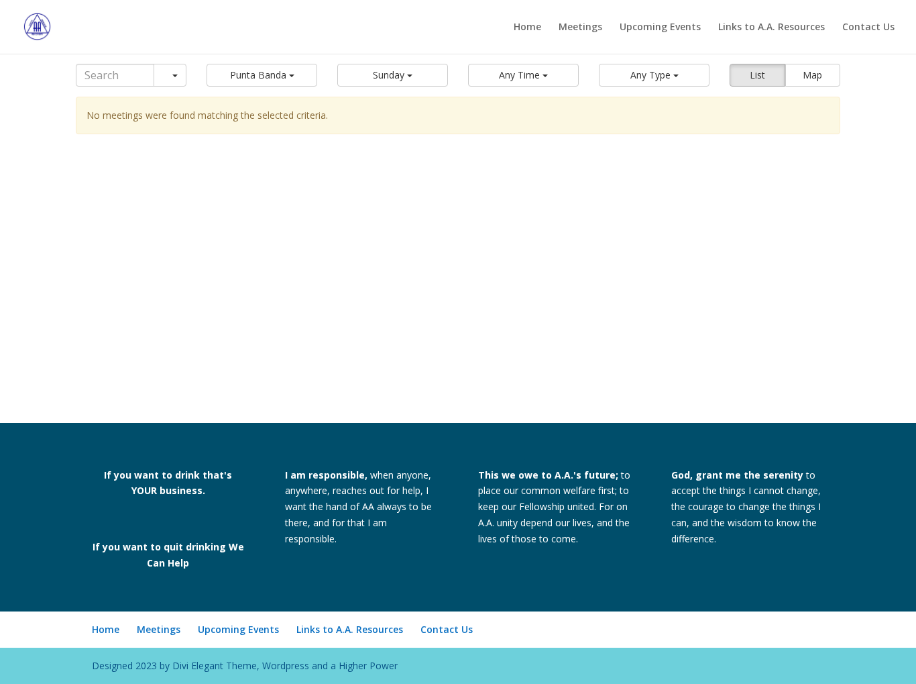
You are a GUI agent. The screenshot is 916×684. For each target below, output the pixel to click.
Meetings (580, 27)
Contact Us (868, 27)
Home (527, 27)
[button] (262, 75)
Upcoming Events (660, 27)
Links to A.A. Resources (771, 27)
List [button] (757, 74)
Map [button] (812, 74)
